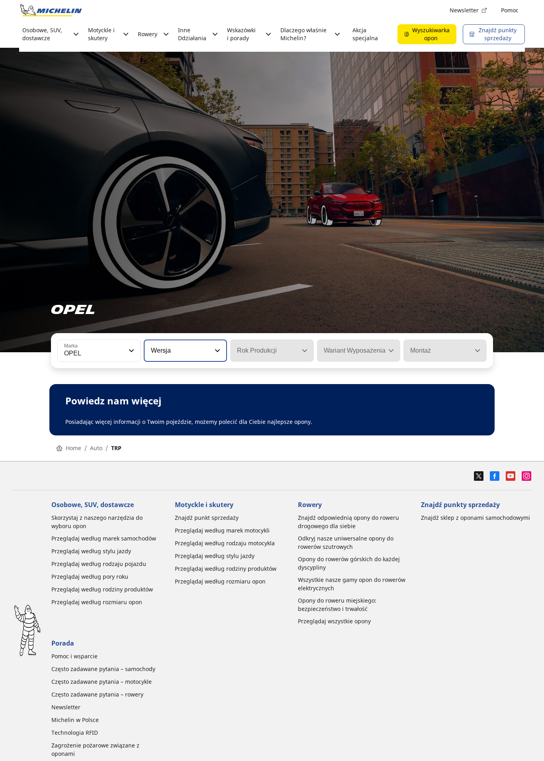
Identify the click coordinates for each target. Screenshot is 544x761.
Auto (96, 448)
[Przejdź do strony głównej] (51, 10)
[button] (130, 350)
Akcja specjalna (365, 34)
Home (73, 448)
